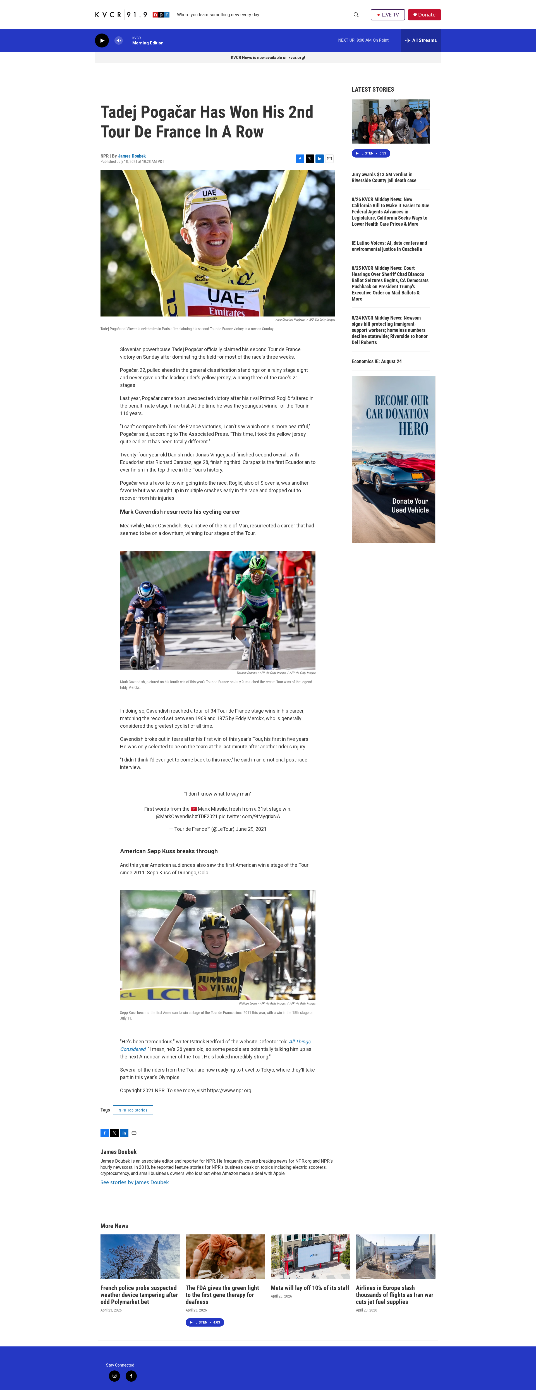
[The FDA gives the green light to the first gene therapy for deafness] (225, 1256)
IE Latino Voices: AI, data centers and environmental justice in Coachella (389, 246)
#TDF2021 (206, 816)
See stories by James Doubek (134, 1182)
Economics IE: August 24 (377, 361)
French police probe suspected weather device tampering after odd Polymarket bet (139, 1294)
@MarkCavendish (175, 816)
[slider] (127, 40)
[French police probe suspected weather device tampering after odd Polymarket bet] (140, 1256)
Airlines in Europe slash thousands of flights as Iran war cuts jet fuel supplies (394, 1294)
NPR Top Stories (133, 1110)
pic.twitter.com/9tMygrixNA (249, 816)
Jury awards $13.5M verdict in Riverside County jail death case (384, 178)
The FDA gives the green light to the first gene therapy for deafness (222, 1294)
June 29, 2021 (251, 829)
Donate (427, 15)
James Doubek (132, 156)
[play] (101, 40)
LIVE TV (390, 14)
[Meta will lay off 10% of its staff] (310, 1256)
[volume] (118, 40)
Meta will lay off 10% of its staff (310, 1287)
